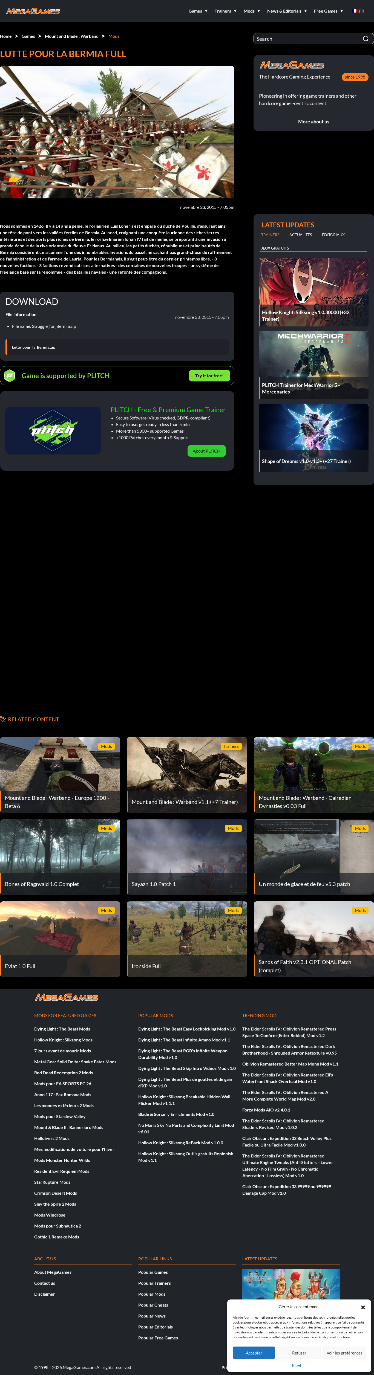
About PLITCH (206, 450)
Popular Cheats (153, 1304)
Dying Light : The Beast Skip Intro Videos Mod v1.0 (187, 1068)
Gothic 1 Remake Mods (56, 1236)
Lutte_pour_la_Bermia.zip (33, 347)
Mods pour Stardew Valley (60, 1116)
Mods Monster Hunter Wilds (62, 1160)
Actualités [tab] (300, 234)
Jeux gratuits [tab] (275, 248)
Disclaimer (44, 1293)
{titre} (296, 1365)
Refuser (299, 1352)
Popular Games (153, 1272)
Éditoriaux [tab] (333, 234)
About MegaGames (52, 1272)
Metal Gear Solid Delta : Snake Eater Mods (75, 1061)
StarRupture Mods (52, 1182)
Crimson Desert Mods (55, 1192)
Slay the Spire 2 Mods (55, 1203)
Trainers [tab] (270, 234)
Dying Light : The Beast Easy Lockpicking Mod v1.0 (186, 1028)
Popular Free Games (158, 1337)
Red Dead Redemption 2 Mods (63, 1072)
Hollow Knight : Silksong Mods (63, 1039)
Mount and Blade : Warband (72, 36)
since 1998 (355, 76)
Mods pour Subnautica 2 (57, 1225)
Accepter (254, 1352)
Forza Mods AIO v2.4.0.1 (266, 1109)
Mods (113, 36)
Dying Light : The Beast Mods (62, 1028)
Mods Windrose (49, 1214)
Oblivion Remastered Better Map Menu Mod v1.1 (290, 1063)
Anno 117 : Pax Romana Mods (62, 1094)
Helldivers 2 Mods (52, 1138)
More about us (313, 121)
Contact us (44, 1283)
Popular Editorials (155, 1326)
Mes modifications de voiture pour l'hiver (74, 1149)
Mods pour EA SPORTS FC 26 (62, 1083)
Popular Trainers (154, 1283)
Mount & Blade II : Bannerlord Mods (68, 1127)
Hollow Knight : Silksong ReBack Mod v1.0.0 (180, 1142)
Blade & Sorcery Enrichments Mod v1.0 (176, 1114)
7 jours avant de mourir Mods (62, 1050)
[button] (363, 1306)
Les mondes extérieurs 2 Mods (64, 1105)
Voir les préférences (345, 1352)
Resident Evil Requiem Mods (61, 1171)
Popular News (152, 1315)
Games (28, 36)
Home (6, 36)
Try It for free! (209, 375)
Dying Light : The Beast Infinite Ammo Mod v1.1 (184, 1039)
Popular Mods (151, 1293)
